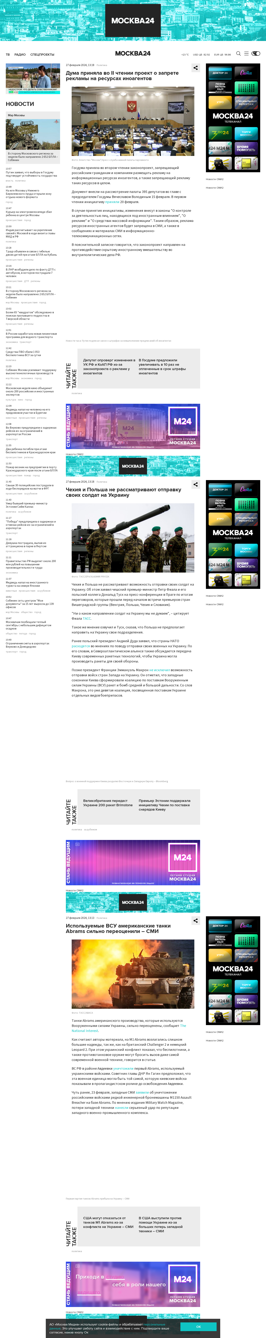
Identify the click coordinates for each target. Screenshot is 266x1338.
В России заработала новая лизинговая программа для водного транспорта (31, 335)
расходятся (81, 646)
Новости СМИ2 (74, 454)
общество (27, 612)
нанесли (121, 1107)
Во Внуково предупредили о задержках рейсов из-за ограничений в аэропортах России (31, 431)
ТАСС (87, 618)
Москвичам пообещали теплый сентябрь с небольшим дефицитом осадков (28, 625)
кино (20, 399)
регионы (28, 260)
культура (11, 399)
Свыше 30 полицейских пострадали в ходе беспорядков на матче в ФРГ (30, 487)
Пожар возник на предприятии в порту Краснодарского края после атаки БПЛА (32, 468)
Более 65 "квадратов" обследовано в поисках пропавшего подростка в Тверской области (30, 315)
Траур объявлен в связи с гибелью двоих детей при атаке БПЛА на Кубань (31, 253)
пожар (27, 475)
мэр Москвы (12, 302)
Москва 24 (133, 53)
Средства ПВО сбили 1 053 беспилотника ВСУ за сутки (23, 353)
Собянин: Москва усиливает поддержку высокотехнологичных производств (31, 371)
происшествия (14, 220)
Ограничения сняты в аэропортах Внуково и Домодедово (27, 645)
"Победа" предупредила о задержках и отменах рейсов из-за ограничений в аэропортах (31, 525)
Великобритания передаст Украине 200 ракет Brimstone (108, 803)
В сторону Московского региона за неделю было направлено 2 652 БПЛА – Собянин (33, 157)
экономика (12, 342)
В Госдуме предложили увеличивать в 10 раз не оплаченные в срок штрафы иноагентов (162, 366)
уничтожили (123, 1068)
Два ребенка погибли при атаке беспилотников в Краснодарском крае (31, 450)
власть (9, 180)
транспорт (25, 342)
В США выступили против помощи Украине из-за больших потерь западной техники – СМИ (161, 1224)
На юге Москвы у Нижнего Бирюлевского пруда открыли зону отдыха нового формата (28, 194)
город (9, 202)
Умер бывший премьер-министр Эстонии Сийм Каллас (26, 505)
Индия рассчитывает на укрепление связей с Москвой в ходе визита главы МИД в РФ (30, 233)
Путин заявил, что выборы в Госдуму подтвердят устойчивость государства (31, 174)
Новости (20, 104)
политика (20, 180)
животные (11, 418)
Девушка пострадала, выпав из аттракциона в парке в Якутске (26, 544)
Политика (102, 65)
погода (23, 633)
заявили (142, 1092)
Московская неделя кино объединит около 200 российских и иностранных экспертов (30, 391)
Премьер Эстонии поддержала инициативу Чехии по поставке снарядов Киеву (165, 805)
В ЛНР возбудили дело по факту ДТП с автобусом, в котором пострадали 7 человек (31, 273)
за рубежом (30, 493)
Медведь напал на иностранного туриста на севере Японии (27, 584)
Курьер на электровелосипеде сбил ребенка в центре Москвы (29, 213)
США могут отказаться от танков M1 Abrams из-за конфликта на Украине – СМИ (108, 1222)
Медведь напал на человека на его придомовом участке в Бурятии (28, 411)
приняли (112, 202)
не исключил (159, 670)
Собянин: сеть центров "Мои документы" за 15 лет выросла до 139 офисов (30, 604)
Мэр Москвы (16, 115)
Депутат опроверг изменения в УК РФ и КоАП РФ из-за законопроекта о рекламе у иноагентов (109, 366)
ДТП (26, 281)
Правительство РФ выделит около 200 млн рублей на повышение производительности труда (31, 564)
